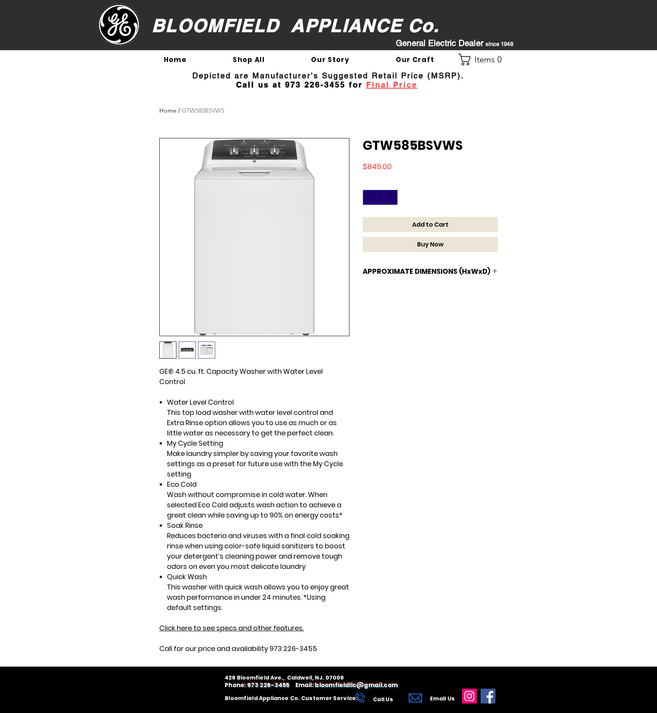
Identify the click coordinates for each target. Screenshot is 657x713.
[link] (483, 59)
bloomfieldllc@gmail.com (356, 685)
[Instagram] (469, 696)
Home (167, 110)
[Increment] (391, 197)
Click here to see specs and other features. (231, 628)
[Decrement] (369, 197)
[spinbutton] (380, 197)
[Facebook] (488, 696)
